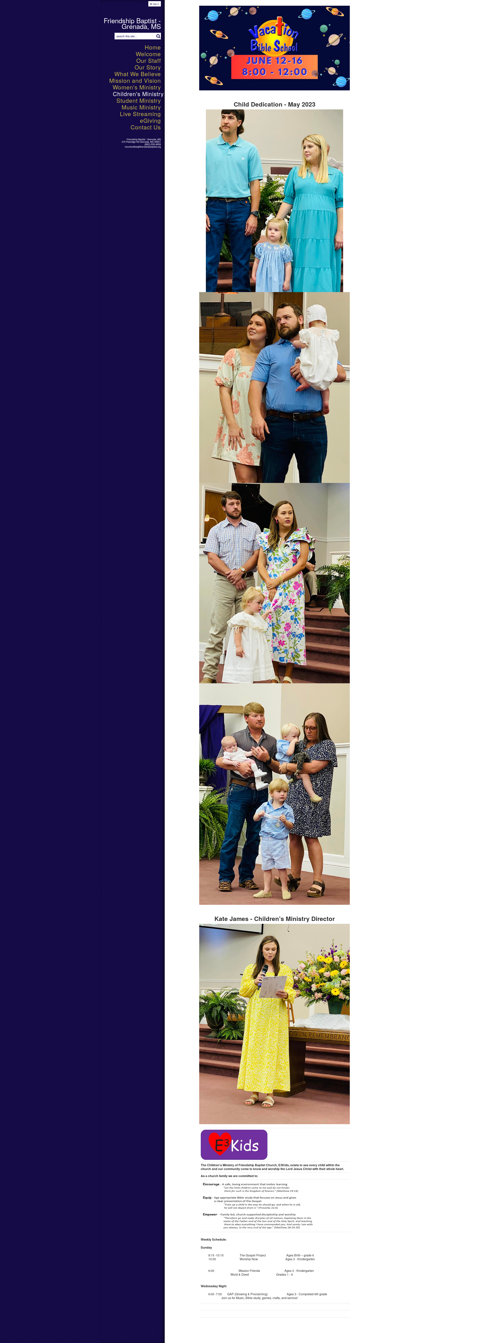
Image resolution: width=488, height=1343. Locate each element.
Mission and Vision (135, 80)
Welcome (148, 54)
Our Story (148, 67)
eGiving (150, 120)
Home (153, 47)
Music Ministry (141, 107)
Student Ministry (138, 100)
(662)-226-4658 (152, 144)
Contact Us (146, 127)
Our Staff (148, 60)
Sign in (156, 3)
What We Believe (137, 74)
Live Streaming (140, 114)
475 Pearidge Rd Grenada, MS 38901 (141, 141)
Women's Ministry (137, 87)
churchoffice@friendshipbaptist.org (143, 146)
